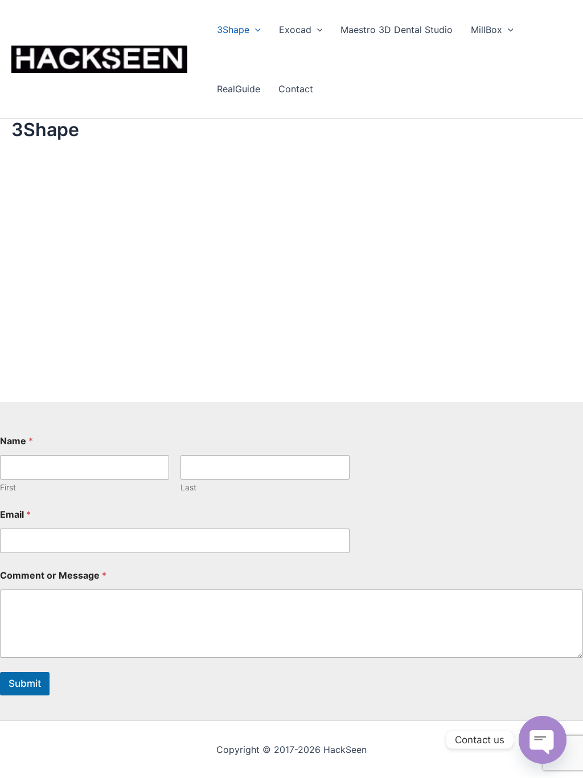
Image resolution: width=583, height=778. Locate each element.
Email (15, 514)
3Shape (233, 29)
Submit (25, 683)
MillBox (486, 29)
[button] (255, 29)
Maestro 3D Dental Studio (396, 29)
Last (188, 487)
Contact (295, 89)
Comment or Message (53, 575)
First (8, 487)
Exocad (295, 29)
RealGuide (238, 89)
